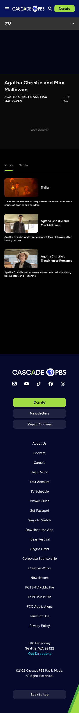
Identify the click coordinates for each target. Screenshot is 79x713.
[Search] (50, 8)
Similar (23, 165)
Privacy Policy (39, 626)
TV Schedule (40, 491)
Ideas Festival (40, 539)
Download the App (39, 530)
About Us (39, 443)
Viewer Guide (39, 501)
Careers (39, 463)
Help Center (39, 472)
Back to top (40, 695)
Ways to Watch (39, 520)
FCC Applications (39, 607)
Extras (8, 165)
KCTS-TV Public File (39, 587)
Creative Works (39, 568)
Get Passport (39, 511)
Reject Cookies (40, 424)
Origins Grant (39, 549)
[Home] (39, 372)
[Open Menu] (73, 23)
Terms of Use (39, 616)
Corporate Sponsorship (39, 559)
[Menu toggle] (7, 8)
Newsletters (39, 413)
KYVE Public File (39, 597)
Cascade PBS (35, 670)
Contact (39, 453)
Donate (64, 9)
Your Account (40, 482)
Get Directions (39, 654)
